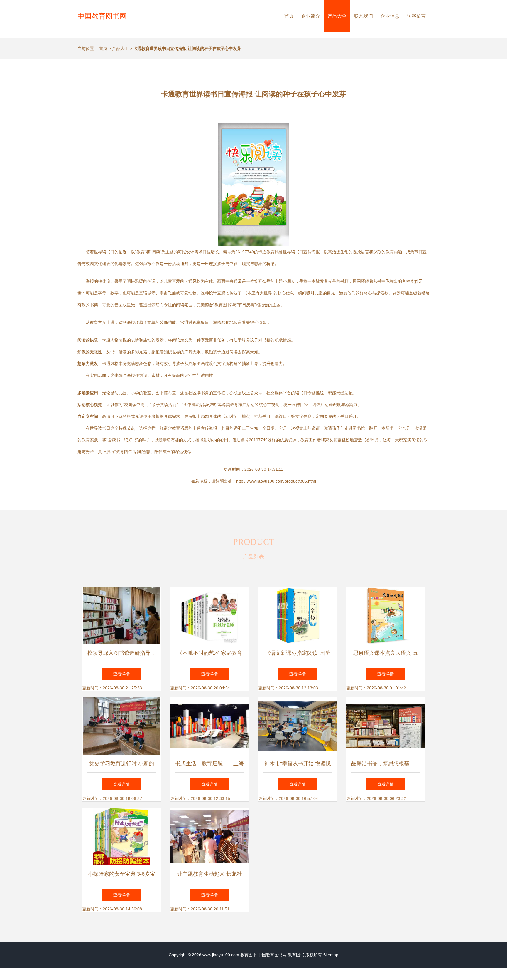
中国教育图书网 (102, 16)
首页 (289, 16)
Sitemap (330, 954)
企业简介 (310, 16)
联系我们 (363, 16)
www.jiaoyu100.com (220, 954)
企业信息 (390, 16)
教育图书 (248, 954)
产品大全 (337, 16)
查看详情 (121, 673)
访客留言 (416, 16)
